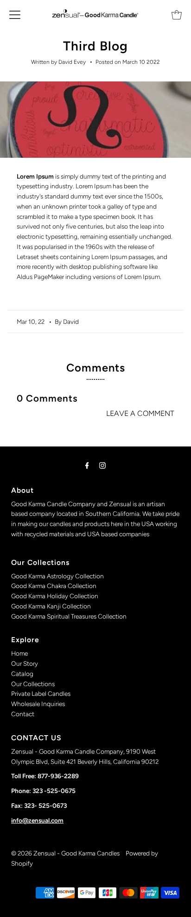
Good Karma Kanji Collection (51, 606)
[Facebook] (87, 465)
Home (19, 653)
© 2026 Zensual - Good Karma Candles (66, 853)
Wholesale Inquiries (38, 703)
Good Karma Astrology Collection (57, 576)
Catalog (22, 673)
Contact (22, 714)
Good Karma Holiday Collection (54, 596)
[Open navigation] (14, 13)
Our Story (24, 663)
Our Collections (33, 684)
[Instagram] (102, 465)
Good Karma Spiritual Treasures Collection (69, 616)
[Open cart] (176, 13)
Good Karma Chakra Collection (53, 585)
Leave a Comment (140, 413)
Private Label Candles (40, 693)
